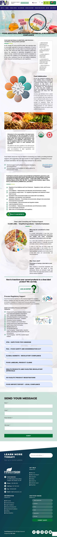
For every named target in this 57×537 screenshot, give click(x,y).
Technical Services (13, 8)
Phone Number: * (8, 417)
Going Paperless (53, 8)
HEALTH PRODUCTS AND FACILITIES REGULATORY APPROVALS (44, 68)
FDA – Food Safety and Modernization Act (23, 349)
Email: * (6, 410)
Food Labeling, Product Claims (19, 362)
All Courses (8, 500)
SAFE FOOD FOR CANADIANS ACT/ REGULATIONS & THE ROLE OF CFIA (44, 45)
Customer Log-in (35, 483)
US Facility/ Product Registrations (20, 377)
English (35, 2)
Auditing (47, 8)
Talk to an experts (17, 214)
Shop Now (33, 485)
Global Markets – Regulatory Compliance (23, 356)
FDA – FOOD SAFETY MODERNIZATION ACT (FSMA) (44, 51)
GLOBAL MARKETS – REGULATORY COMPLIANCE (44, 56)
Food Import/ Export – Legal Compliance (23, 384)
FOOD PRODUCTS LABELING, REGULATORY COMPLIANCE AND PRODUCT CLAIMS (44, 61)
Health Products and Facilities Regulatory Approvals (24, 370)
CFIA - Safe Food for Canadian (18, 342)
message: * (7, 425)
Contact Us (33, 481)
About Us (2, 8)
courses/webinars (24, 2)
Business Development (29, 8)
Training (7, 8)
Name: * (6, 403)
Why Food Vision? (35, 474)
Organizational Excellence (40, 8)
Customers (33, 476)
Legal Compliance (21, 8)
